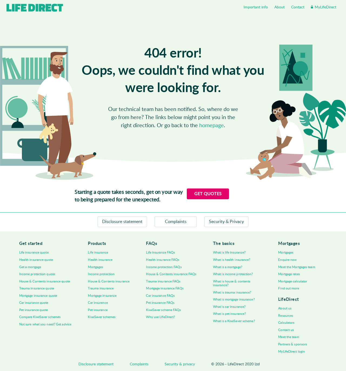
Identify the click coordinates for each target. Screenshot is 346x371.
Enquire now (287, 259)
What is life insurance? (229, 252)
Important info (256, 7)
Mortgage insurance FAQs (164, 288)
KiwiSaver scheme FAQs (163, 310)
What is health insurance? (231, 259)
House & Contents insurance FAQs (171, 274)
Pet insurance (97, 310)
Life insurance (98, 252)
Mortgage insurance (102, 295)
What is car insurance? (229, 306)
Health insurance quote (36, 259)
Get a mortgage (30, 267)
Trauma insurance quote (36, 288)
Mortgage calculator (292, 281)
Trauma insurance (101, 288)
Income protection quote (37, 274)
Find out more (288, 288)
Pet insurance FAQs (160, 302)
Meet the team (288, 337)
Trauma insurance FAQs (163, 281)
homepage (211, 125)
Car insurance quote (33, 302)
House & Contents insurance (108, 281)
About (279, 7)
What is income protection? (233, 274)
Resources (285, 315)
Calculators (286, 322)
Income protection (101, 274)
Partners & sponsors (292, 344)
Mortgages (95, 267)
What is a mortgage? (227, 267)
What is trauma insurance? (232, 292)
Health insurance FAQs (162, 259)
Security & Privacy (226, 222)
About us (284, 308)
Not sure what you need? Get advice (45, 324)
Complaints (176, 222)
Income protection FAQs (163, 267)
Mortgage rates (289, 274)
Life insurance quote (34, 252)
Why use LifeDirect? (160, 317)
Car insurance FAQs (160, 295)
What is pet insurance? (229, 313)
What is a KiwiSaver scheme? (234, 321)
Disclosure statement (122, 222)
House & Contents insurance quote (44, 281)
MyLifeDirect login (291, 351)
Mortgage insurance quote (38, 295)
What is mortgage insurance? (234, 299)
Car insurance (98, 302)
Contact (297, 7)
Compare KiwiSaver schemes (40, 317)
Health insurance (100, 259)
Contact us (286, 330)
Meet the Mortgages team (296, 267)
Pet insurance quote (33, 310)
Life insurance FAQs (160, 252)
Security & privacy (180, 364)
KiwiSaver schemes (101, 317)
